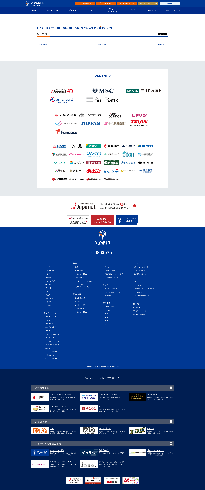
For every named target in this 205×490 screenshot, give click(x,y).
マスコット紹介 (50, 337)
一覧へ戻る (102, 44)
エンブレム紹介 (50, 327)
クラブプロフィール (52, 316)
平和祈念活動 (50, 355)
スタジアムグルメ (81, 308)
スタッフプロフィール (52, 334)
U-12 (106, 321)
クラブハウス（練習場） (53, 344)
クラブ (47, 274)
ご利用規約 (136, 304)
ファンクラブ (50, 281)
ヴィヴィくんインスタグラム (144, 288)
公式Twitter (138, 285)
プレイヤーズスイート (112, 277)
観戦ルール (79, 267)
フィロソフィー (50, 320)
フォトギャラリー (81, 305)
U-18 (106, 314)
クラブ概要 (49, 323)
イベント (48, 288)
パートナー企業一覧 (141, 267)
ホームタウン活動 (51, 358)
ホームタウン (49, 298)
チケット (48, 284)
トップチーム (49, 270)
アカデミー (49, 302)
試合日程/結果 (80, 298)
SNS (134, 281)
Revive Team (79, 277)
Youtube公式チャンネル (142, 295)
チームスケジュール (52, 341)
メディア (48, 291)
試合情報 (72, 10)
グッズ (132, 10)
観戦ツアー (79, 270)
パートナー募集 (139, 270)
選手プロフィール (51, 330)
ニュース (33, 10)
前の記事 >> (162, 44)
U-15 (106, 317)
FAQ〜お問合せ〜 (139, 314)
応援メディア (49, 348)
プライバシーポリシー (140, 311)
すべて (47, 267)
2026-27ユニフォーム (112, 292)
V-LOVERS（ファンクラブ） (114, 274)
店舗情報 (108, 295)
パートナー (152, 10)
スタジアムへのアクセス (83, 281)
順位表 (77, 301)
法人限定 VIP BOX (140, 274)
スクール (48, 305)
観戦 (92, 10)
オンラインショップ (112, 288)
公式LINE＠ (138, 292)
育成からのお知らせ (111, 307)
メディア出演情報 (51, 351)
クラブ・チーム (53, 10)
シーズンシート (110, 270)
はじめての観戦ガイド (82, 274)
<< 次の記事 (42, 44)
